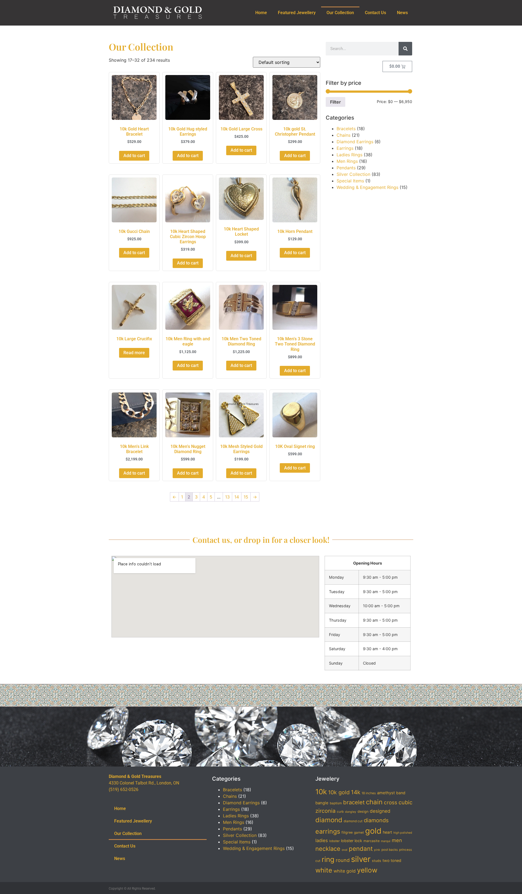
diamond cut (353, 821)
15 (246, 497)
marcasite (371, 841)
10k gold (339, 792)
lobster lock (351, 840)
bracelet (354, 802)
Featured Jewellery (297, 12)
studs (376, 861)
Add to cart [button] (134, 155)
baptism (336, 803)
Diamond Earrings (355, 141)
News (402, 12)
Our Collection (340, 12)
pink (377, 850)
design (363, 811)
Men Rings (347, 161)
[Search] (405, 48)
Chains (343, 135)
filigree (347, 832)
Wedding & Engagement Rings (367, 187)
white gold (345, 871)
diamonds (376, 820)
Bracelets (346, 128)
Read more (134, 352)
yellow (367, 870)
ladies (321, 840)
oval (344, 850)
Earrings (345, 148)
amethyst (386, 792)
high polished (402, 832)
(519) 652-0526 (123, 789)
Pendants (346, 167)
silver (361, 859)
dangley (350, 812)
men (397, 840)
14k (355, 792)
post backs (389, 850)
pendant (361, 848)
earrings (327, 831)
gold (373, 831)
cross (390, 802)
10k (321, 791)
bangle (321, 802)
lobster (334, 841)
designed (380, 811)
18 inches (369, 793)
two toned (392, 860)
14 (236, 497)
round (343, 860)
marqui (385, 841)
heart (387, 832)
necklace (327, 848)
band (400, 792)
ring (328, 859)
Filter (335, 102)
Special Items (350, 180)
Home (261, 12)
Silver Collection (353, 174)
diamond (328, 820)
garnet (359, 832)
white (323, 870)
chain (374, 802)
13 (227, 497)
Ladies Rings (349, 154)
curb (340, 812)
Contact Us (375, 12)
